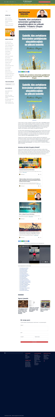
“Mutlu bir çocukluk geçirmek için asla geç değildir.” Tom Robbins (34, 309)
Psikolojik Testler (8, 62)
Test (34, 4)
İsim (22, 332)
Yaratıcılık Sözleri (34, 28)
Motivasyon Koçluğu (27, 362)
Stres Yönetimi (7, 57)
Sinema (38, 4)
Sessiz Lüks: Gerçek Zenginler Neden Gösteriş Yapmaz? (9, 96)
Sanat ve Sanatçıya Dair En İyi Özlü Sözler (45, 310)
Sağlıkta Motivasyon (8, 76)
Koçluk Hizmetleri (27, 361)
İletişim (47, 4)
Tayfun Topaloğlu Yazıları (9, 45)
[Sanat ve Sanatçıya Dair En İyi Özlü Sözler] (45, 303)
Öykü (27, 4)
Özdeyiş (42, 4)
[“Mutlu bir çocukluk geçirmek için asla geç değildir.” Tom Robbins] (34, 303)
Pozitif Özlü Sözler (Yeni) (9, 65)
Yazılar (12, 4)
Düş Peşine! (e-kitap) (8, 59)
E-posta (22, 336)
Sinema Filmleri (7, 70)
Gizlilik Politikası (27, 356)
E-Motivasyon (27, 1)
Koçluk (20, 4)
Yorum (22, 325)
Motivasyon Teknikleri (9, 48)
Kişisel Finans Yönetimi (9, 56)
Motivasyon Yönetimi (8, 46)
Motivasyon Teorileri (8, 49)
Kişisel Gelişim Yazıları (9, 43)
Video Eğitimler (7, 51)
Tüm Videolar (7, 54)
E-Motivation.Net (46, 357)
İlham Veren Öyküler (8, 60)
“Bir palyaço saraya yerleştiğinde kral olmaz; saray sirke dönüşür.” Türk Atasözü (23, 311)
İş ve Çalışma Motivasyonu (9, 73)
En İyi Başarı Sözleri (23, 272)
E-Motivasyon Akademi (9, 25)
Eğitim (24, 4)
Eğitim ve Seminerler (8, 19)
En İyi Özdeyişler (8, 67)
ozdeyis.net (34, 120)
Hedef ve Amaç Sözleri (27, 28)
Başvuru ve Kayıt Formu (9, 23)
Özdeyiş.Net (45, 356)
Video (31, 4)
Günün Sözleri (21, 28)
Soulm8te (6, 93)
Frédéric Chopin (21, 294)
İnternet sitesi (37, 336)
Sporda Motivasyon (8, 78)
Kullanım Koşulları (27, 357)
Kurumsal (16, 4)
